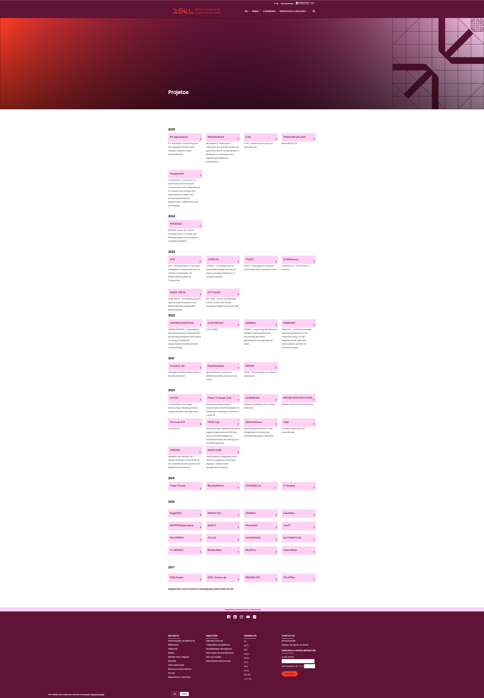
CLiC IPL (247, 679)
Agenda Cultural (214, 640)
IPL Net (171, 673)
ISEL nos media (213, 656)
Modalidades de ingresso (219, 648)
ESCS (246, 645)
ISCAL (246, 670)
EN (277, 4)
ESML (246, 658)
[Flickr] (255, 616)
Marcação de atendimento (220, 652)
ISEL (246, 11)
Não (175, 694)
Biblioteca (173, 644)
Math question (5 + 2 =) (293, 666)
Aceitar (184, 694)
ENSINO (255, 11)
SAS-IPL (247, 674)
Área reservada (287, 4)
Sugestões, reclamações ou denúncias (242, 609)
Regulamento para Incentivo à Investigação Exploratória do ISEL (201, 588)
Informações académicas (181, 640)
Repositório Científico (179, 677)
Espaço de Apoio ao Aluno (295, 644)
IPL (245, 641)
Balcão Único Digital (178, 656)
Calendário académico (218, 644)
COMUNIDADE (269, 11)
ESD (246, 649)
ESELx (246, 654)
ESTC (246, 662)
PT (275, 4)
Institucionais (289, 640)
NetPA (171, 652)
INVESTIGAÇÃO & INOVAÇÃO (293, 11)
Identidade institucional (218, 661)
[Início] (196, 9)
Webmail (172, 648)
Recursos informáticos (179, 669)
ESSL (246, 666)
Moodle (172, 661)
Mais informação (97, 694)
